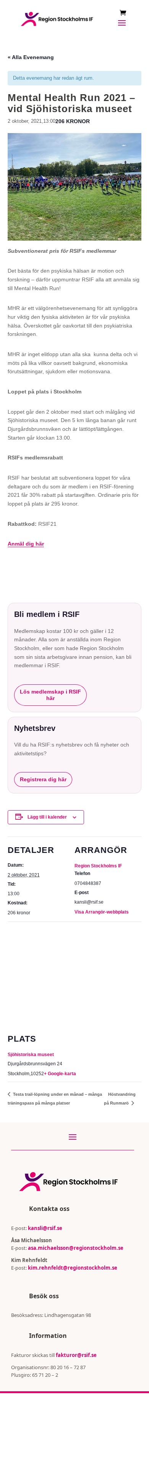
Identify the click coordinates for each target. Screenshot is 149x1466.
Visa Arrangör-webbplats (101, 912)
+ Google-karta (60, 1073)
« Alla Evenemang (31, 57)
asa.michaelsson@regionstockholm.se (75, 1247)
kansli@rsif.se (45, 1228)
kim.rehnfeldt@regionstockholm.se (72, 1267)
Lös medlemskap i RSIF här (50, 695)
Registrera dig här (43, 779)
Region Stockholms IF (98, 866)
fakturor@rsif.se (76, 1355)
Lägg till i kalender (47, 817)
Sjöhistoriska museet (31, 1054)
